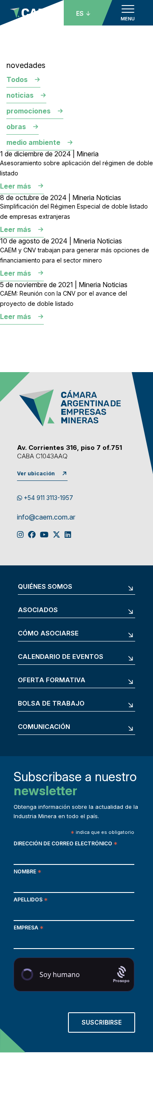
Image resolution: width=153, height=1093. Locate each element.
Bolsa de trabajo (51, 703)
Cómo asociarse (48, 633)
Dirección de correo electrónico (65, 844)
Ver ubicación (36, 473)
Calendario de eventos (60, 657)
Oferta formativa (51, 680)
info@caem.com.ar (46, 517)
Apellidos (31, 900)
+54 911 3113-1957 (47, 497)
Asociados (38, 610)
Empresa (28, 928)
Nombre (27, 872)
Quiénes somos (45, 586)
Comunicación (44, 727)
